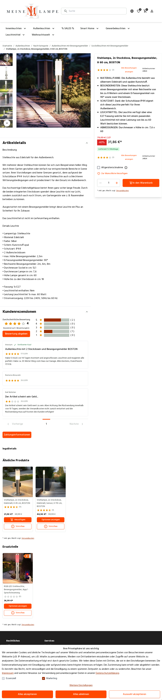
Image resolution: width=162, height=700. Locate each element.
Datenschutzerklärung (107, 673)
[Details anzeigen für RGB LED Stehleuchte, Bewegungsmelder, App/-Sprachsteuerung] (18, 568)
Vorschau (20, 526)
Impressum (8, 673)
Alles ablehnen (81, 694)
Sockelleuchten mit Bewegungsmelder (109, 46)
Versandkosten (122, 190)
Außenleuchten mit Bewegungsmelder (70, 46)
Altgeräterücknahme (112, 167)
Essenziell (11, 678)
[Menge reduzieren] (100, 183)
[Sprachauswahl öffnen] (132, 11)
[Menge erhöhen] (117, 183)
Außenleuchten (23, 46)
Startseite (7, 46)
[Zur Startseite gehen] (32, 11)
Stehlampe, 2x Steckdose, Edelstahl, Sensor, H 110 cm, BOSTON (49, 503)
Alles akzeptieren (27, 694)
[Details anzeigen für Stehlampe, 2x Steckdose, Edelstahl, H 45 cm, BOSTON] (18, 482)
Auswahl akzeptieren (134, 694)
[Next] (7, 123)
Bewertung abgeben (16, 334)
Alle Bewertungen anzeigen (129, 69)
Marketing (51, 678)
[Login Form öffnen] (152, 11)
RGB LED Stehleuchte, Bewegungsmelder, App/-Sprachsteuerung (16, 589)
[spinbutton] (108, 183)
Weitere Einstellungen (81, 685)
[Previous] (7, 58)
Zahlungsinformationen (17, 435)
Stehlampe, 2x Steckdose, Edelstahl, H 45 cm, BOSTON (17, 502)
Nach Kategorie (40, 46)
